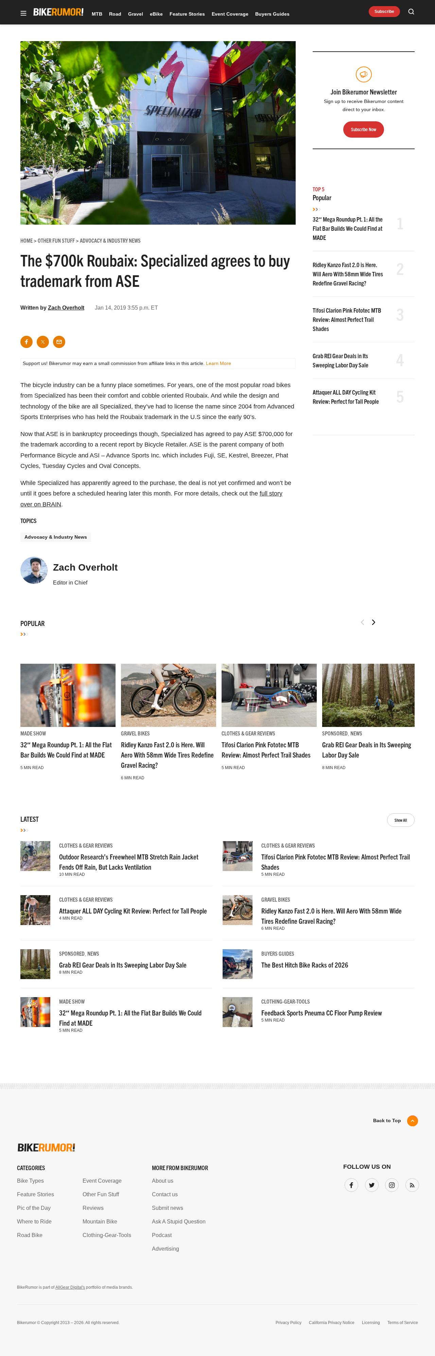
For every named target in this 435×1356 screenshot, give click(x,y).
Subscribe (384, 11)
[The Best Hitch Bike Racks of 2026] (238, 964)
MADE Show (33, 733)
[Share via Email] (59, 342)
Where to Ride (34, 1221)
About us (162, 1181)
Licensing (371, 1322)
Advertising (165, 1249)
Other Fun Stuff (101, 1194)
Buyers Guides (272, 14)
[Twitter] (370, 1183)
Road (115, 14)
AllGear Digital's (70, 1287)
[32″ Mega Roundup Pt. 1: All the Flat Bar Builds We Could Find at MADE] (68, 695)
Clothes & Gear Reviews (248, 733)
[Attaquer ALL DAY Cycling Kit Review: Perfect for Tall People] (35, 910)
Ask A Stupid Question (179, 1221)
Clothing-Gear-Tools (285, 1001)
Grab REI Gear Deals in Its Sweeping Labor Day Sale (123, 964)
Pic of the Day (34, 1208)
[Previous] (362, 622)
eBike (156, 14)
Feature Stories (187, 14)
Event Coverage (230, 14)
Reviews (93, 1208)
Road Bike (29, 1235)
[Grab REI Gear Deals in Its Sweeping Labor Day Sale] (369, 695)
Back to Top (387, 1120)
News (356, 733)
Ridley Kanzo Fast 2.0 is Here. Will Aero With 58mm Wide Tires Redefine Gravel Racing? (348, 274)
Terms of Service (402, 1322)
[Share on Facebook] (26, 342)
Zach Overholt (66, 308)
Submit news (167, 1208)
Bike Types (30, 1181)
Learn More (218, 363)
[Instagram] (390, 1183)
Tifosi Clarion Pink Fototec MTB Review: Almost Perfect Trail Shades (347, 319)
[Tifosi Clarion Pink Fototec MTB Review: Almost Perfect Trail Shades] (269, 695)
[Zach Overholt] (34, 573)
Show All (401, 819)
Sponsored (335, 733)
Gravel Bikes (135, 733)
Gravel (135, 14)
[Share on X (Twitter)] (43, 342)
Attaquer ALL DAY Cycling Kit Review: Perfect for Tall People (133, 910)
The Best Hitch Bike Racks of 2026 (304, 964)
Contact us (165, 1194)
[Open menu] (23, 14)
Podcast (162, 1235)
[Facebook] (350, 1183)
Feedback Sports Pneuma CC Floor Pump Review (321, 1012)
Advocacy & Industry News (55, 537)
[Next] (373, 622)
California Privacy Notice (331, 1322)
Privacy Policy (288, 1322)
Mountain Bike (100, 1221)
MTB (97, 14)
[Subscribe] (411, 1183)
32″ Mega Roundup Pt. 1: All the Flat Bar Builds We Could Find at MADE (348, 228)
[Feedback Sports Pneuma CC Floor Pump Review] (238, 1012)
